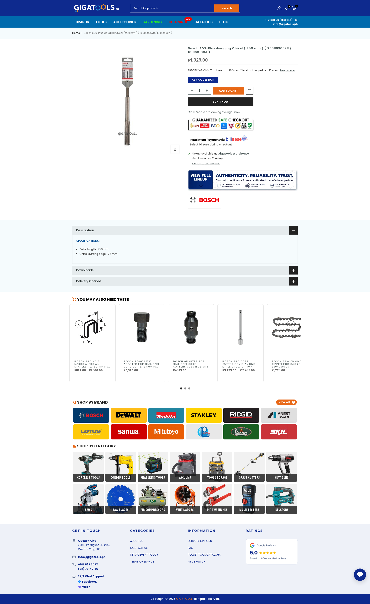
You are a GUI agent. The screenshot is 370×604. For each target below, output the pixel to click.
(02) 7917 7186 (88, 569)
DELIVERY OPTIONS (200, 541)
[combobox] (172, 8)
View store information (206, 163)
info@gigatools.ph (285, 24)
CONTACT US (139, 548)
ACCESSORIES (124, 22)
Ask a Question (203, 80)
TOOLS (101, 22)
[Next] (291, 324)
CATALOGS (203, 22)
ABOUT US (136, 541)
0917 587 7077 (88, 564)
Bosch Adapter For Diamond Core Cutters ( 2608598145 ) (190, 364)
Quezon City (87, 541)
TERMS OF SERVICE (142, 561)
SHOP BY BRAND (92, 402)
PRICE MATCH (196, 561)
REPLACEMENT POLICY (144, 555)
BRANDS (82, 22)
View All (285, 402)
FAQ (190, 548)
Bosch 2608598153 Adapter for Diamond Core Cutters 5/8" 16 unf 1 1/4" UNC (141, 365)
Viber (86, 587)
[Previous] (79, 324)
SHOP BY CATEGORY (96, 446)
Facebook (89, 582)
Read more (287, 70)
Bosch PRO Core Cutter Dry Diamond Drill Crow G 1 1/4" (239, 364)
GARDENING (152, 22)
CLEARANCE (180, 21)
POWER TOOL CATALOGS (204, 555)
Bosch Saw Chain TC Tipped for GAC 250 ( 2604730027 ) (288, 364)
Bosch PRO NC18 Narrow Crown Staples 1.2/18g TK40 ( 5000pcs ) (91, 365)
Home (76, 33)
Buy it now (221, 102)
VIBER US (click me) (279, 20)
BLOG (223, 22)
